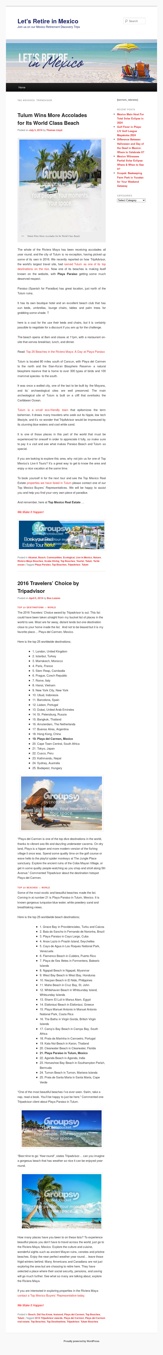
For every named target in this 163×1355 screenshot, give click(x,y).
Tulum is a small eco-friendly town (42, 410)
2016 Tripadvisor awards (49, 1318)
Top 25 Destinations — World (36, 607)
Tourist (80, 561)
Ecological (69, 557)
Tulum (88, 561)
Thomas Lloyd (54, 130)
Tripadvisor (74, 564)
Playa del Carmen (74, 1314)
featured (58, 1314)
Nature (97, 557)
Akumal (32, 557)
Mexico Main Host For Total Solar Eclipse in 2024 (130, 118)
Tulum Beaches (89, 1321)
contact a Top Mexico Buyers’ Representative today (50, 1295)
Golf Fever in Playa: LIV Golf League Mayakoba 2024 (129, 131)
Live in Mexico (84, 557)
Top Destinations (56, 1321)
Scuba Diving (51, 561)
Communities (54, 557)
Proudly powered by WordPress (81, 1341)
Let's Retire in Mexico (47, 21)
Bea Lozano (53, 598)
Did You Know (44, 1314)
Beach (42, 557)
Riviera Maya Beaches (30, 561)
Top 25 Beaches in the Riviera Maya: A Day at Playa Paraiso (65, 351)
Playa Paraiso (43, 564)
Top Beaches (67, 561)
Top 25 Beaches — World (33, 887)
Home (21, 87)
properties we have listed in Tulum (49, 483)
